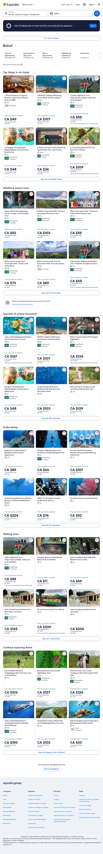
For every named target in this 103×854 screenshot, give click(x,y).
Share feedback (51, 769)
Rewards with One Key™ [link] (36, 827)
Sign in (92, 4)
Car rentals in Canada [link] (35, 815)
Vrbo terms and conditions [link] (63, 811)
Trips (78, 4)
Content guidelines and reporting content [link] (62, 820)
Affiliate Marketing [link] (9, 819)
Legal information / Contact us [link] (64, 815)
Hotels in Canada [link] (34, 799)
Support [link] (82, 795)
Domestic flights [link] (33, 811)
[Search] (97, 14)
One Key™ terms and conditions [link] (64, 807)
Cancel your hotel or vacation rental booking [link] (89, 800)
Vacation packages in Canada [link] (38, 807)
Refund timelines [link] (85, 809)
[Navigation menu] (98, 5)
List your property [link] (9, 803)
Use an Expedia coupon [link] (87, 813)
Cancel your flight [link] (85, 805)
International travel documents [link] (89, 817)
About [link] (5, 795)
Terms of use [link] (58, 803)
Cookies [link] (56, 799)
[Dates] (70, 14)
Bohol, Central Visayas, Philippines (24, 14)
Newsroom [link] (7, 823)
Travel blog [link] (32, 823)
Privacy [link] (56, 795)
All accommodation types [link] (37, 819)
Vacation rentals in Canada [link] (37, 803)
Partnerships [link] (7, 807)
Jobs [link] (4, 799)
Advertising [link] (7, 815)
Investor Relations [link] (9, 811)
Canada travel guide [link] (35, 795)
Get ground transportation (22, 304)
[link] (31, 78)
